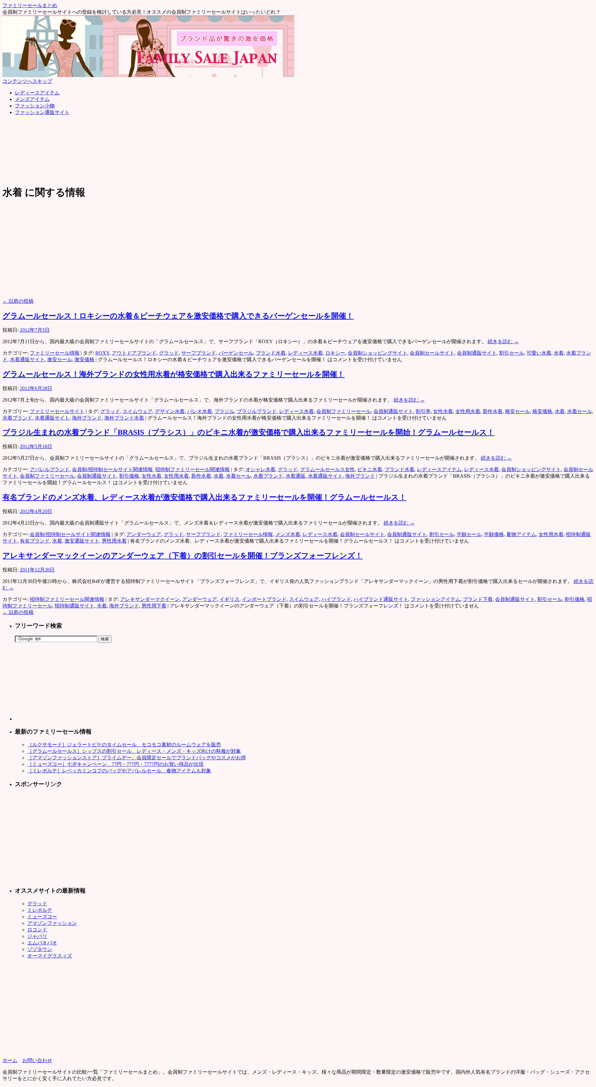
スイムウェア (137, 411)
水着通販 (295, 476)
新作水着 (493, 411)
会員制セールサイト (432, 353)
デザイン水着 (170, 411)
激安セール (59, 359)
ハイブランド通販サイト (381, 599)
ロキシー (335, 353)
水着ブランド (17, 418)
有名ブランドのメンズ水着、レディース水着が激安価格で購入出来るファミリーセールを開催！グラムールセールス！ (204, 497)
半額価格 (494, 534)
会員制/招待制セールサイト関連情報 (112, 469)
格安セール (517, 411)
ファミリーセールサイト (57, 411)
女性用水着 (467, 411)
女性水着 (443, 411)
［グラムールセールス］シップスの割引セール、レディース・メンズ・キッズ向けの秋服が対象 (134, 751)
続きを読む (503, 341)
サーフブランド (198, 353)
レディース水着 (305, 353)
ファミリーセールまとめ (29, 5)
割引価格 (129, 476)
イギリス (229, 599)
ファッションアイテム (435, 599)
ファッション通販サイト (42, 112)
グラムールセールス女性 (327, 469)
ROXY (102, 353)
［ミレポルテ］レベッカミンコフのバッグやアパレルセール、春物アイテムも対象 (119, 770)
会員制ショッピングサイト (377, 353)
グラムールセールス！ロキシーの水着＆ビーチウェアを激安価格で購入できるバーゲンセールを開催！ (178, 316)
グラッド (169, 353)
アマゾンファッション (52, 923)
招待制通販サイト (74, 605)
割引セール (511, 353)
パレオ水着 (199, 411)
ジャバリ (37, 936)
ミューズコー (42, 916)
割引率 (423, 411)
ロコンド (37, 929)
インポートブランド (264, 599)
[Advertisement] (115, 135)
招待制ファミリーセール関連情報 (192, 469)
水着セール (579, 411)
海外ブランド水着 (124, 418)
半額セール (469, 534)
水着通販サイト (27, 359)
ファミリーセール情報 (54, 353)
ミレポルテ (39, 910)
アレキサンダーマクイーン (150, 599)
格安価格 (542, 411)
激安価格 (84, 359)
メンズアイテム (32, 99)
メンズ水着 (287, 534)
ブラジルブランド (257, 411)
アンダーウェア (143, 534)
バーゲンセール (236, 353)
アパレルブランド (50, 469)
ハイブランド (336, 599)
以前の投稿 (18, 301)
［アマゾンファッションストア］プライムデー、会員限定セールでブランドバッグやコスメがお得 (136, 757)
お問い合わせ (37, 1060)
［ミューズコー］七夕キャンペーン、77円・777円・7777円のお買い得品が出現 (115, 764)
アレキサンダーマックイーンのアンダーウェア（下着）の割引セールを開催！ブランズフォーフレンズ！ (182, 556)
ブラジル (224, 411)
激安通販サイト (82, 541)
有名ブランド (35, 541)
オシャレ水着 (260, 469)
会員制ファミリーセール (343, 411)
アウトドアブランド (134, 353)
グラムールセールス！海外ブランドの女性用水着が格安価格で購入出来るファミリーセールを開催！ (173, 374)
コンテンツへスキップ (27, 81)
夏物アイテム (521, 534)
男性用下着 (154, 605)
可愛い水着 (538, 353)
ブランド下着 (478, 599)
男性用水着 (114, 541)
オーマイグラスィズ (49, 955)
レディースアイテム (37, 92)
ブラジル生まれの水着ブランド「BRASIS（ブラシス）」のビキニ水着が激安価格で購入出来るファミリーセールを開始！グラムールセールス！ (248, 432)
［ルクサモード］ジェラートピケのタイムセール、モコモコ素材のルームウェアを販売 (124, 744)
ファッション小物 (35, 105)
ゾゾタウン (39, 949)
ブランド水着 (271, 353)
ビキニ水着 (369, 469)
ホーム (9, 1060)
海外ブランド (87, 418)
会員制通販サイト (477, 353)
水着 (559, 353)
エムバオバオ (42, 942)
